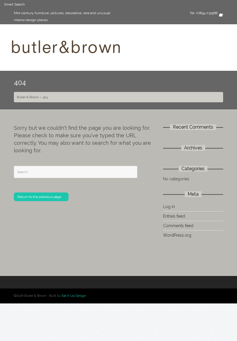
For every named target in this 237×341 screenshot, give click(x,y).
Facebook (222, 13)
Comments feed (178, 225)
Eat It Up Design (74, 296)
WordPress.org (177, 235)
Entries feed (174, 216)
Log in (169, 206)
